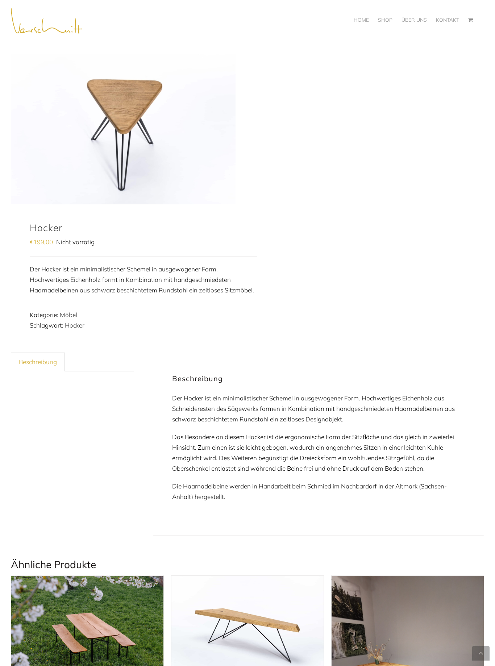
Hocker (74, 325)
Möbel (68, 315)
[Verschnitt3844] (123, 129)
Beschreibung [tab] (38, 362)
